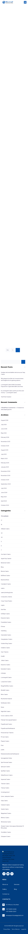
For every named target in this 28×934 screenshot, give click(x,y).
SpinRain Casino (5, 771)
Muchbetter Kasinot (6, 698)
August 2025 (4, 450)
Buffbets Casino (5, 575)
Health (3, 656)
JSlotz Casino (5, 660)
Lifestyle (3, 673)
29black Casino (5, 529)
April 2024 (4, 501)
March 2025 (4, 458)
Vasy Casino (4, 800)
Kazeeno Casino (5, 664)
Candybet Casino (6, 584)
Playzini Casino (5, 741)
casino (3, 588)
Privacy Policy (7, 929)
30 (1, 533)
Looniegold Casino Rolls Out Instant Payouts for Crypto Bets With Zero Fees (12, 385)
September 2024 (6, 484)
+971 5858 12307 (11, 911)
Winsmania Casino (6, 822)
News (2, 707)
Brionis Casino (5, 571)
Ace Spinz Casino (6, 554)
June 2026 (4, 429)
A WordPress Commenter (8, 407)
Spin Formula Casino (6, 762)
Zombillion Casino (6, 832)
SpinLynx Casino (5, 766)
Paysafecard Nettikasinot (8, 728)
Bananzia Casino (5, 563)
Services (16, 884)
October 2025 (5, 446)
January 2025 (5, 467)
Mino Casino (4, 694)
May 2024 (4, 497)
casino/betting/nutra (7, 592)
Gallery (4, 889)
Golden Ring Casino (6, 643)
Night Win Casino (5, 711)
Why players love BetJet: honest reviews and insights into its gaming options (12, 379)
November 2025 (5, 441)
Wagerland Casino (6, 813)
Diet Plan (3, 609)
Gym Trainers (4, 652)
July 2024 (4, 488)
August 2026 (4, 420)
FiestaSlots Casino (6, 622)
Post (2, 745)
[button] (25, 2)
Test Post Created (6, 397)
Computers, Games (6, 597)
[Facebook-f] (4, 873)
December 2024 (5, 471)
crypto (3, 605)
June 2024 (4, 492)
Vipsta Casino (5, 809)
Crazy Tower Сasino (6, 601)
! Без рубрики (4, 516)
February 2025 (5, 463)
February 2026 (5, 437)
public (2, 749)
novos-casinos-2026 (7, 715)
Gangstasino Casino (6, 639)
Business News (5, 580)
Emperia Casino (5, 618)
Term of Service (16, 929)
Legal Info (23, 929)
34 (1, 537)
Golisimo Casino (5, 648)
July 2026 (4, 424)
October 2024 (5, 480)
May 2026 (4, 433)
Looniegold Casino (6, 677)
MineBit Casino (5, 690)
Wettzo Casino (5, 817)
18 (1, 524)
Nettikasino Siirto (5, 703)
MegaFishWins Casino (7, 686)
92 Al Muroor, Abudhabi (12, 904)
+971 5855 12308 (11, 909)
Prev (8, 350)
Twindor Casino (5, 783)
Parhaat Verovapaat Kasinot (8, 720)
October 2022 (5, 505)
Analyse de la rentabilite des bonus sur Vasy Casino (13, 373)
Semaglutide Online (6, 758)
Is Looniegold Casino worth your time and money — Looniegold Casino (12, 391)
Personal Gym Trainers (7, 732)
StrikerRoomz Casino (7, 775)
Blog (2, 567)
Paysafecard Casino (6, 724)
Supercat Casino (5, 779)
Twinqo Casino (5, 788)
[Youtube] (8, 873)
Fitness (3, 626)
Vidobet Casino (5, 805)
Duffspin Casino (5, 614)
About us (5, 884)
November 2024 (5, 475)
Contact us (5, 894)
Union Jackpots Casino (7, 796)
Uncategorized (5, 792)
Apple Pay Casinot (6, 558)
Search (23, 362)
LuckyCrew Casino (6, 681)
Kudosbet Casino (5, 669)
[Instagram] (12, 873)
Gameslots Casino (6, 635)
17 (1, 520)
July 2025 (4, 454)
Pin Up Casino (5, 737)
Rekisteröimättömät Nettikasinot (10, 754)
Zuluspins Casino (5, 836)
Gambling (3, 631)
